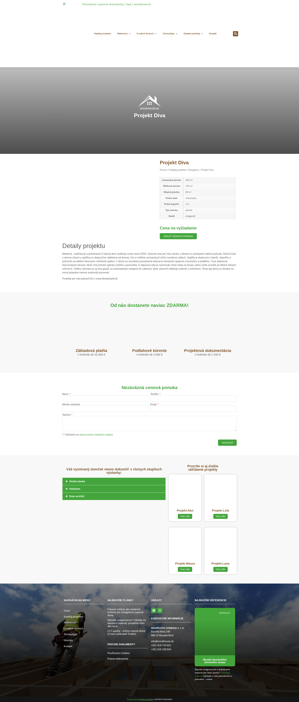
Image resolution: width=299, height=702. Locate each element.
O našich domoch (145, 33)
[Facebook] (153, 610)
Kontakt (212, 33)
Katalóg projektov (102, 33)
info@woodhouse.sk (162, 641)
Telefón (154, 394)
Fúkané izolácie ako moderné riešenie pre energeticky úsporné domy (125, 612)
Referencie (122, 33)
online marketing (147, 699)
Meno (65, 394)
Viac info (185, 516)
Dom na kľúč (76, 496)
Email (153, 404)
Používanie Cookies (118, 653)
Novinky (68, 640)
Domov (163, 170)
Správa (66, 415)
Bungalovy (194, 170)
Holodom (74, 489)
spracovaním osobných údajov (96, 434)
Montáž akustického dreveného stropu (215, 661)
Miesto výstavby (71, 404)
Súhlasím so (89, 434)
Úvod (67, 610)
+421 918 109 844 (161, 649)
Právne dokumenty (117, 658)
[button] (235, 33)
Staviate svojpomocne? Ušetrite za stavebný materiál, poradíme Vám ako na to (126, 623)
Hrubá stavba (77, 481)
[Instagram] (159, 610)
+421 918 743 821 (161, 645)
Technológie (169, 33)
